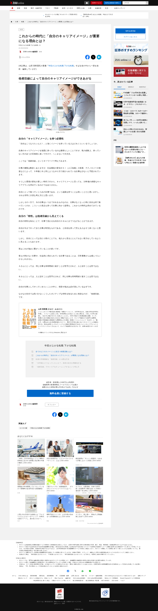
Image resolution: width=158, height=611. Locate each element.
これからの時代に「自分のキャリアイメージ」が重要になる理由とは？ (62, 355)
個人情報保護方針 (78, 580)
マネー (47, 8)
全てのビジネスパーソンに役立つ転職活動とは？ (54, 351)
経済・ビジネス (67, 8)
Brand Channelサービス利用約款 (130, 578)
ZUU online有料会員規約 (95, 578)
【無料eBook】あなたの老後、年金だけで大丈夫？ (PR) (98, 15)
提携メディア (142, 575)
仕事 (89, 8)
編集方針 (68, 578)
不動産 (56, 8)
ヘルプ (123, 580)
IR (56, 575)
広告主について (22, 578)
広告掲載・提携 (64, 575)
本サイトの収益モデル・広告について (41, 578)
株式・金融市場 (36, 8)
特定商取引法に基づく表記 (42, 580)
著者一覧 (84, 575)
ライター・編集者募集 (95, 575)
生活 (106, 8)
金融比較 (98, 8)
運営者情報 (33, 575)
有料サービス (96, 3)
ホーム (14, 575)
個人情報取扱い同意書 (92, 580)
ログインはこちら (130, 37)
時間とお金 (81, 8)
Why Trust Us (59, 578)
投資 (25, 8)
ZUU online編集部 (30, 52)
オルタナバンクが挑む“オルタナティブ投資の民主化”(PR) (61, 15)
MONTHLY (142, 87)
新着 (18, 8)
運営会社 (42, 575)
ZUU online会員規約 (79, 578)
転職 (21, 29)
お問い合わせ (75, 575)
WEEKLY (131, 87)
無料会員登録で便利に (112, 3)
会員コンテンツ (119, 8)
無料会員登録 (130, 31)
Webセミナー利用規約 (111, 578)
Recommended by (92, 523)
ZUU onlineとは (23, 575)
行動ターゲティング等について (61, 580)
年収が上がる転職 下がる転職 (61, 66)
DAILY (120, 87)
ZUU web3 (115, 580)
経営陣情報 (50, 575)
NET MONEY (105, 580)
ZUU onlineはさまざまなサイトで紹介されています (120, 575)
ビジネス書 (23, 428)
